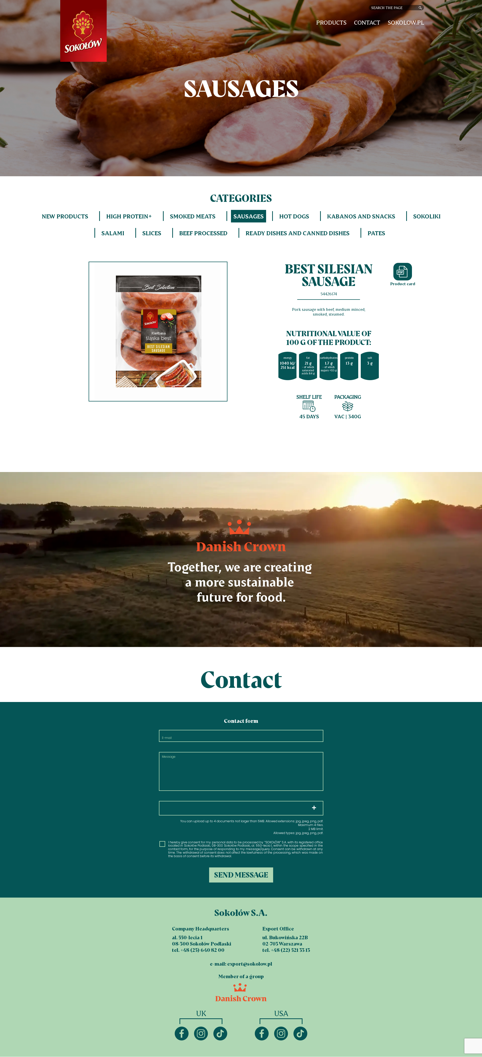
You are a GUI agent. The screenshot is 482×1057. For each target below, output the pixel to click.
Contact (367, 22)
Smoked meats (192, 216)
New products (65, 216)
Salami (112, 233)
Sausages (248, 216)
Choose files (241, 808)
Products (331, 22)
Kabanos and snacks (361, 216)
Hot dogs (294, 216)
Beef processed (203, 233)
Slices (151, 233)
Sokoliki (427, 216)
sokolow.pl (406, 22)
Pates (376, 233)
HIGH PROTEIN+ (129, 216)
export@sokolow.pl (249, 964)
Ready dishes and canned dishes (297, 233)
